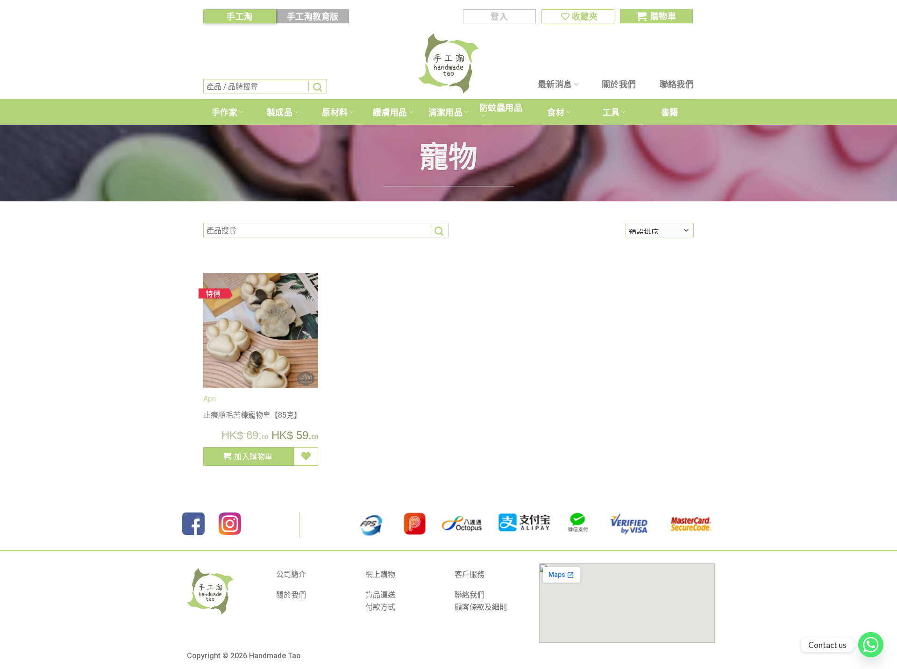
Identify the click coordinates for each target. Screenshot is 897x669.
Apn (209, 398)
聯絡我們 (677, 84)
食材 (555, 112)
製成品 (279, 112)
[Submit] (317, 86)
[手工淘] (448, 63)
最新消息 (555, 84)
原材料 (335, 112)
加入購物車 (253, 456)
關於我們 (619, 84)
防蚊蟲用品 (500, 107)
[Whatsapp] (870, 644)
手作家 (224, 112)
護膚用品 (390, 112)
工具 (611, 112)
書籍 (669, 112)
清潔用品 (445, 112)
